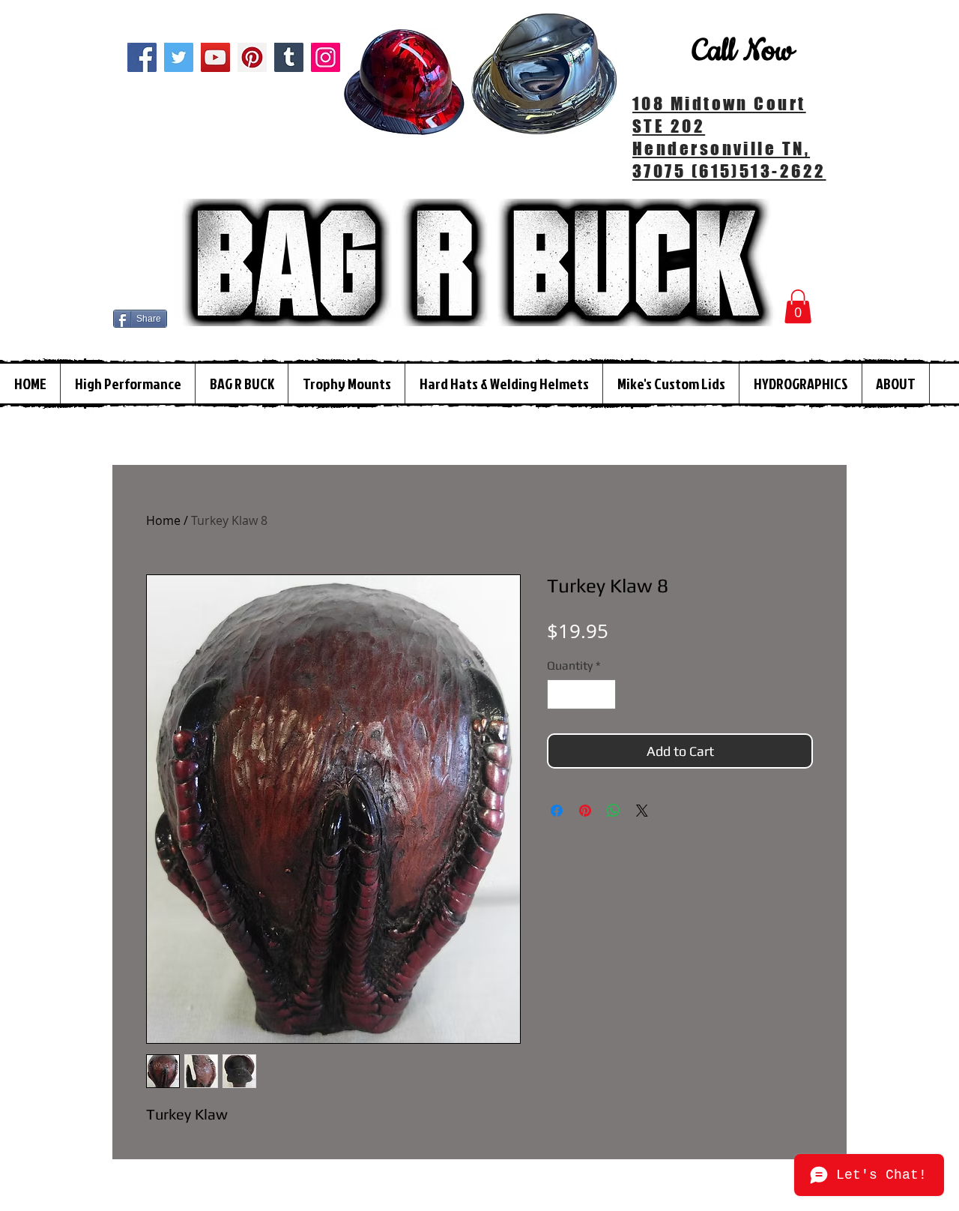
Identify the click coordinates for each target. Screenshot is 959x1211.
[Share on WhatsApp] (614, 811)
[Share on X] (642, 811)
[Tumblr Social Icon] (288, 57)
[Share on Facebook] (557, 811)
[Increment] (603, 694)
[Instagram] (325, 57)
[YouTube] (215, 57)
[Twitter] (178, 57)
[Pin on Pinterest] (585, 811)
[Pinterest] (252, 57)
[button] (798, 306)
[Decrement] (559, 694)
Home (163, 520)
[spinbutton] (581, 694)
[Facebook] (142, 57)
